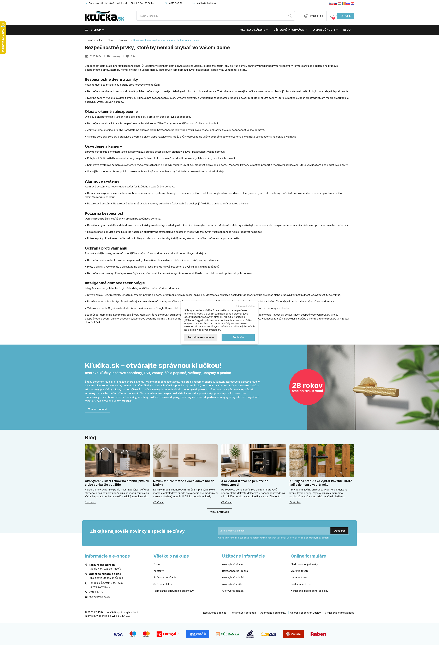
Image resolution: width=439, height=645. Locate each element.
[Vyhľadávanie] (290, 16)
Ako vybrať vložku (232, 584)
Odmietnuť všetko (245, 306)
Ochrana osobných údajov (305, 612)
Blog (347, 29)
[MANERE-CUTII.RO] (344, 3)
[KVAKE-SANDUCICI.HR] (352, 3)
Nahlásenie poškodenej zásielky (309, 590)
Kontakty (158, 570)
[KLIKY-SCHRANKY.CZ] (331, 3)
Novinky (116, 56)
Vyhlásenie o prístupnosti (339, 612)
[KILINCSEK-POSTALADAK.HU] (339, 3)
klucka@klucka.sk (206, 3)
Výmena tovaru (299, 577)
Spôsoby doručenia (164, 577)
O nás (156, 564)
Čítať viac (90, 502)
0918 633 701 (176, 3)
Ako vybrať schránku (234, 577)
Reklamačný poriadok (243, 612)
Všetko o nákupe (252, 29)
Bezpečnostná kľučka (235, 570)
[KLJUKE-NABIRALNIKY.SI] (348, 3)
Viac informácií (97, 409)
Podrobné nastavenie (201, 337)
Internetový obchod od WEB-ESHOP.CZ (107, 615)
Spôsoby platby (162, 584)
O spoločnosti (324, 29)
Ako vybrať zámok (233, 590)
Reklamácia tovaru (301, 584)
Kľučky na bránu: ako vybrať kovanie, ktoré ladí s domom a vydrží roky (320, 482)
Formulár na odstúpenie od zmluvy (173, 590)
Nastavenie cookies (214, 612)
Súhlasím (238, 337)
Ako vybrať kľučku (233, 564)
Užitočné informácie (289, 29)
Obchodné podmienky (273, 612)
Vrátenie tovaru (300, 570)
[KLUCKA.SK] (335, 3)
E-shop (96, 29)
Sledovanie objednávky (304, 564)
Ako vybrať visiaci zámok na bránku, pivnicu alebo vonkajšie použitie (117, 482)
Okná (88, 116)
